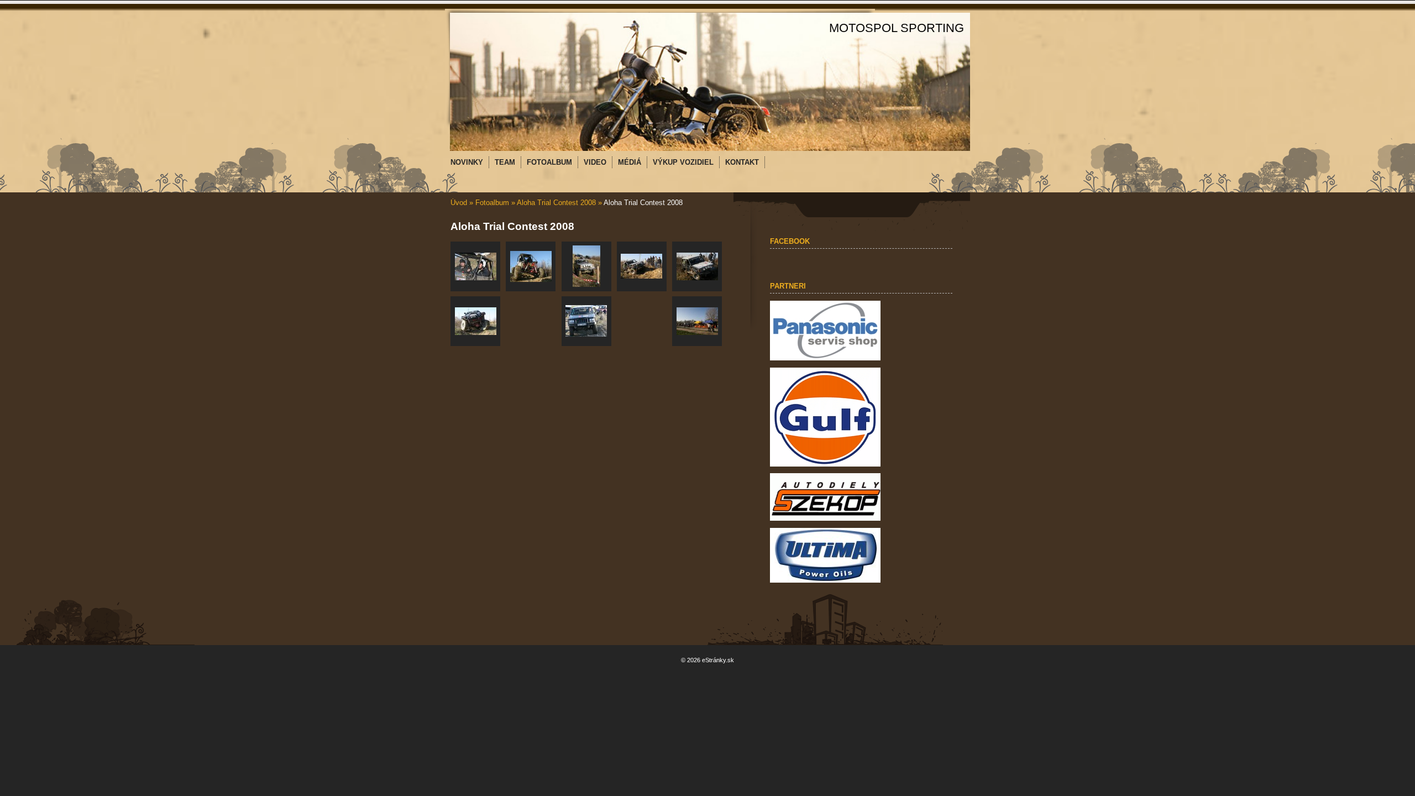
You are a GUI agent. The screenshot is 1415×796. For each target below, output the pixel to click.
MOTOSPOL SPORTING (896, 28)
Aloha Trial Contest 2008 (556, 202)
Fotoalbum (492, 202)
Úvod (458, 202)
